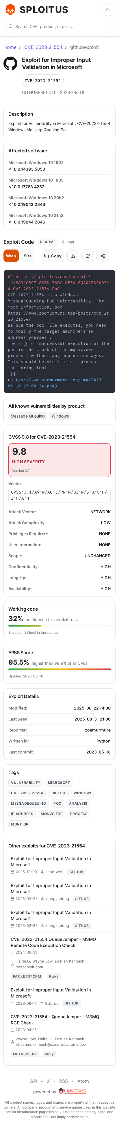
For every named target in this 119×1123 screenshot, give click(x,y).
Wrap (11, 256)
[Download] (72, 256)
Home (9, 47)
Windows (60, 415)
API (33, 1081)
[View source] (87, 256)
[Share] (102, 256)
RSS (63, 1081)
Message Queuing (28, 415)
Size (28, 256)
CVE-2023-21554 (43, 47)
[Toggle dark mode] (108, 9)
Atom (83, 1081)
